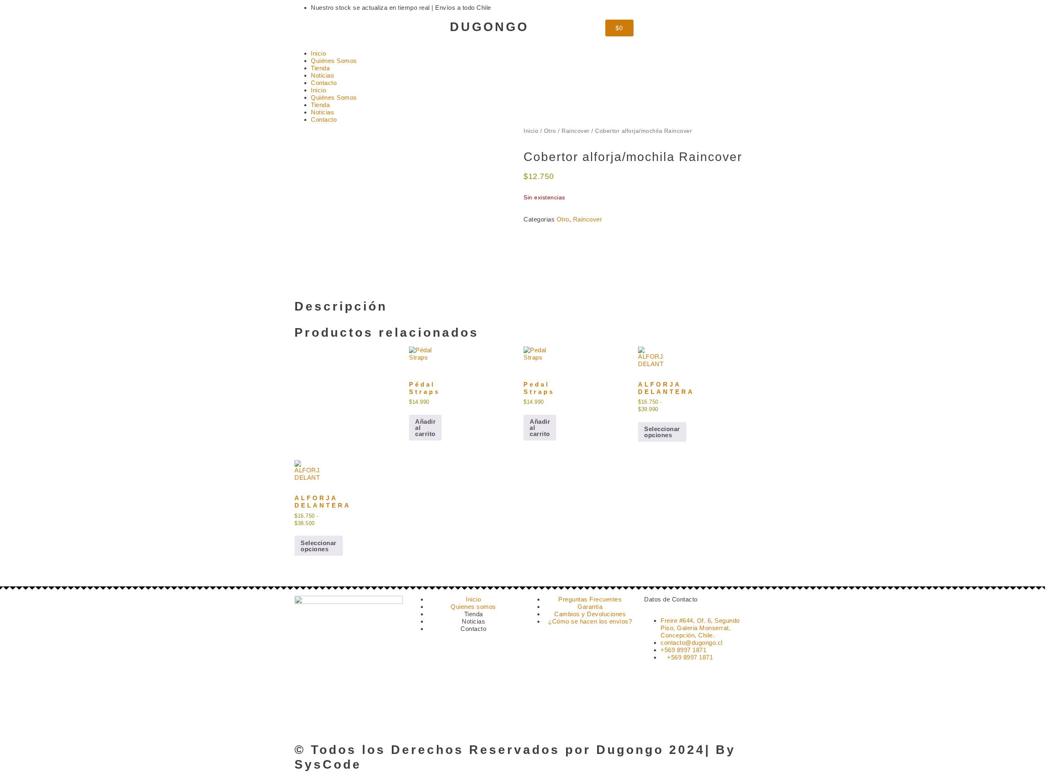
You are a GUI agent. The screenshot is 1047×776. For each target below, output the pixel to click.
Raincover (576, 131)
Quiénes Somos (334, 60)
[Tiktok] (349, 30)
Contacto (324, 82)
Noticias (322, 75)
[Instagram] (304, 30)
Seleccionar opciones (662, 431)
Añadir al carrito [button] (425, 427)
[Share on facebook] (526, 235)
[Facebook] (327, 30)
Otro (550, 131)
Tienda (320, 68)
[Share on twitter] (532, 235)
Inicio (318, 53)
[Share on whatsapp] (539, 235)
